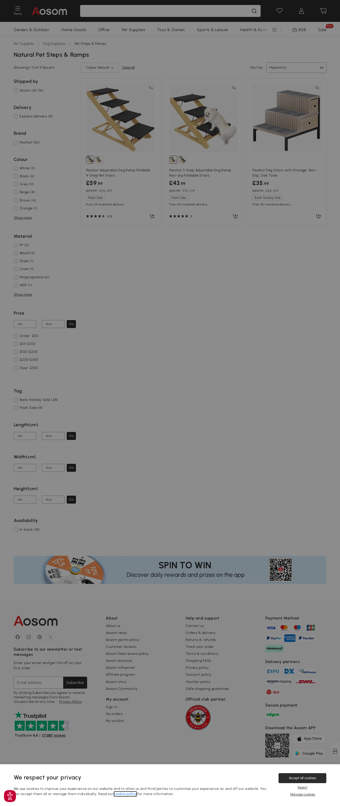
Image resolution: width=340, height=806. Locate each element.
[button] (9, 796)
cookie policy (125, 794)
